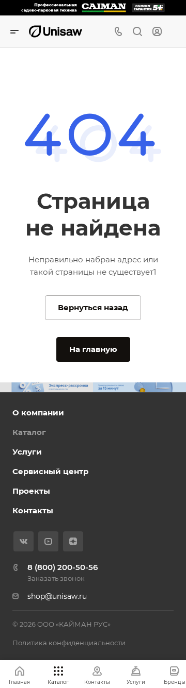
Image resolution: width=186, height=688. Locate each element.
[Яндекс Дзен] (73, 541)
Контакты (32, 510)
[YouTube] (48, 541)
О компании (38, 412)
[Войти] (157, 32)
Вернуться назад (93, 307)
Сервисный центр (50, 471)
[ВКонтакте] (23, 541)
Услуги (27, 452)
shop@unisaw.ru (57, 596)
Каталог (29, 432)
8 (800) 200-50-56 (62, 567)
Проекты (31, 491)
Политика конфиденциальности (69, 643)
